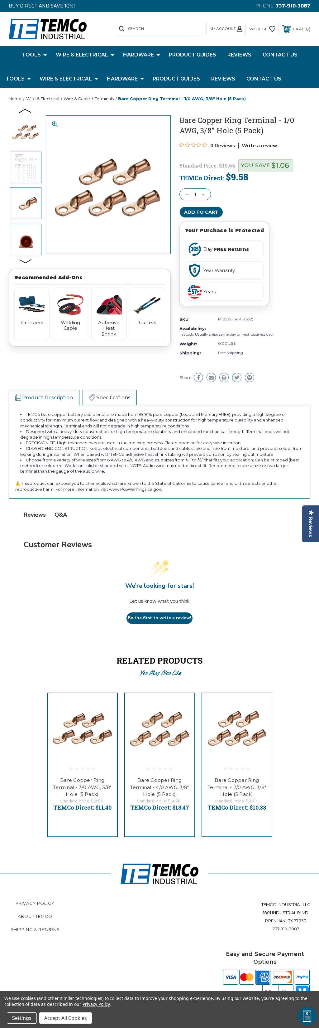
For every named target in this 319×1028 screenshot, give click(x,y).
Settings (21, 1018)
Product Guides (192, 55)
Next (25, 261)
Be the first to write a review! (159, 618)
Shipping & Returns (35, 929)
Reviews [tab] (35, 515)
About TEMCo (35, 916)
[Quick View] (104, 705)
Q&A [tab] (61, 515)
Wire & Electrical (82, 55)
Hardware (138, 55)
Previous (25, 110)
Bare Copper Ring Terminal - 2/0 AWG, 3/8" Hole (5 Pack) (236, 787)
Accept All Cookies (65, 1018)
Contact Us (280, 55)
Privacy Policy (35, 903)
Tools (31, 55)
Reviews (239, 55)
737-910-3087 (293, 6)
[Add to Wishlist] (104, 720)
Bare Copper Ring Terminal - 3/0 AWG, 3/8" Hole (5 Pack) (82, 787)
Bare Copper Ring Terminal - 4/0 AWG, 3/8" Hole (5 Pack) (159, 787)
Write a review (259, 146)
